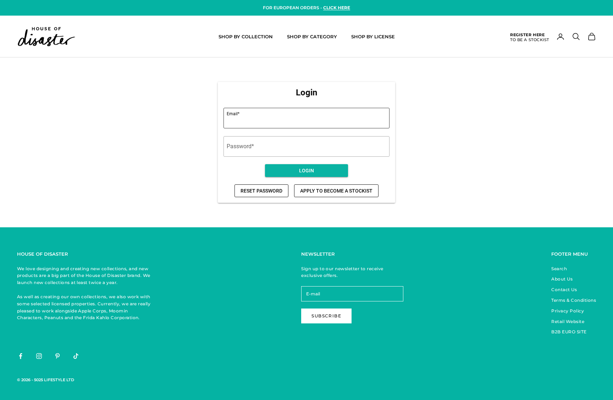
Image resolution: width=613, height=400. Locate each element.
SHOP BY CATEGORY (312, 36)
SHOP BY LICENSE (373, 36)
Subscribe (326, 315)
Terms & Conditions (573, 300)
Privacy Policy (567, 310)
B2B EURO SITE (568, 331)
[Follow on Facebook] (20, 356)
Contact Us (564, 289)
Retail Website (567, 321)
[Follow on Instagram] (39, 356)
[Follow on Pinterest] (57, 356)
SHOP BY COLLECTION (246, 36)
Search (559, 268)
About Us (562, 279)
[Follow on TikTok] (75, 356)
